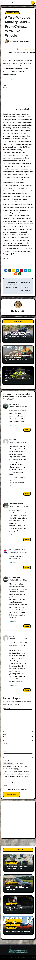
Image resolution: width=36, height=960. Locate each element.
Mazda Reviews (12, 883)
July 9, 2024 (23, 360)
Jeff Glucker (12, 336)
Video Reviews (11, 927)
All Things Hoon (12, 904)
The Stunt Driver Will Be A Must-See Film (16, 909)
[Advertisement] (18, 820)
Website (5, 752)
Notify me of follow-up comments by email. (16, 784)
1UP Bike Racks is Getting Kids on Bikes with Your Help (18, 356)
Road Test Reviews (13, 925)
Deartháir (19, 311)
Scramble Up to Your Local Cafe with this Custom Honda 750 (17, 333)
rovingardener (15, 549)
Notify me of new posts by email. (16, 789)
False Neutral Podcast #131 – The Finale (16, 375)
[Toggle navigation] (2, 2)
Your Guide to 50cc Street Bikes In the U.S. (12, 285)
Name (5, 734)
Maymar (12, 404)
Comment (7, 708)
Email (5, 743)
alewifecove (14, 504)
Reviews (18, 922)
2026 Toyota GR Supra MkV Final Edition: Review (16, 867)
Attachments (7, 760)
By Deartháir (13, 41)
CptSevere (13, 577)
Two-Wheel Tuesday (12, 12)
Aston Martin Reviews (14, 920)
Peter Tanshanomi (14, 378)
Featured (10, 922)
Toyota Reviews (12, 862)
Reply (27, 429)
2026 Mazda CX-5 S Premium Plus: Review (17, 888)
